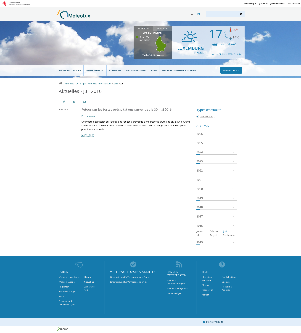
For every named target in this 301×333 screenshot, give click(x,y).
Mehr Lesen (87, 134)
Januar (199, 231)
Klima (154, 70)
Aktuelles (69, 83)
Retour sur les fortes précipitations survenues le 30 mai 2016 (126, 109)
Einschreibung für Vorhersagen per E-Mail (130, 277)
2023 (199, 161)
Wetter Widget (174, 293)
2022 (199, 170)
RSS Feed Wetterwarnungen (176, 282)
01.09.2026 (162, 28)
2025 (199, 143)
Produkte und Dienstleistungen (179, 70)
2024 (199, 152)
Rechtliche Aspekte (227, 288)
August (213, 234)
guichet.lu (263, 4)
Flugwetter (115, 70)
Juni (225, 231)
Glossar (205, 285)
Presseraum (105, 83)
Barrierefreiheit (90, 288)
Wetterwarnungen (136, 70)
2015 (199, 242)
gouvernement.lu (277, 4)
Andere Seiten (294, 4)
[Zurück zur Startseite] (73, 17)
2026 (199, 134)
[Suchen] (241, 14)
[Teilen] (64, 102)
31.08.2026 (143, 28)
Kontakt (205, 294)
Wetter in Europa (95, 70)
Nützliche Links (229, 277)
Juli (84, 83)
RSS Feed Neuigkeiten (177, 288)
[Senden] (84, 102)
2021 (199, 180)
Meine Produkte (214, 321)
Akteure (88, 277)
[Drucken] (74, 102)
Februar (214, 231)
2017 (199, 216)
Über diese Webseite (207, 279)
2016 (78, 83)
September (229, 234)
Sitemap (226, 281)
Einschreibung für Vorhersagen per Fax (128, 281)
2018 (199, 207)
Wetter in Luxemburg (70, 70)
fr (192, 14)
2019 (199, 198)
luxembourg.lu (250, 4)
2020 (199, 189)
